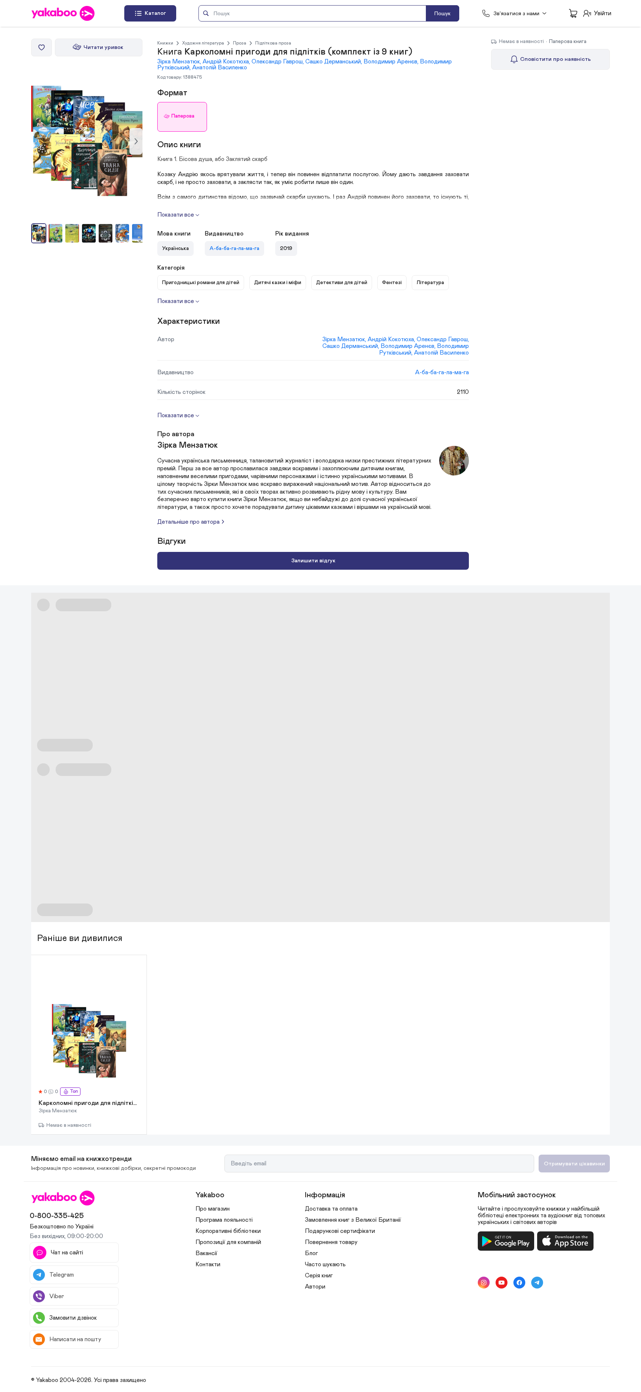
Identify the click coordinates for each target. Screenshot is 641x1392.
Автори (315, 1287)
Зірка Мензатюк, (180, 62)
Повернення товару (331, 1242)
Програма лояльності (224, 1220)
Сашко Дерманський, (334, 62)
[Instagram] (484, 1283)
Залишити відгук (313, 560)
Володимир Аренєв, (392, 62)
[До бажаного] (41, 47)
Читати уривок (103, 47)
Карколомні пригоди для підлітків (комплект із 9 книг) (89, 1103)
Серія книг (319, 1276)
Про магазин (212, 1209)
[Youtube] (501, 1283)
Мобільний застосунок (517, 1195)
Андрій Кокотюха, (227, 62)
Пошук (442, 13)
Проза (239, 43)
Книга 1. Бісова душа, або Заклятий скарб (212, 159)
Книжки (165, 43)
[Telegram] (537, 1283)
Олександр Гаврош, (278, 62)
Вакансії (206, 1253)
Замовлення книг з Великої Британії (353, 1220)
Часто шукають (325, 1264)
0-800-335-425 (57, 1216)
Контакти (207, 1264)
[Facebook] (519, 1283)
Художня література (203, 43)
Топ (74, 1091)
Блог (311, 1253)
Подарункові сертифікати (340, 1231)
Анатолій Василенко (219, 67)
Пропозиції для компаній (228, 1242)
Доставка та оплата (331, 1209)
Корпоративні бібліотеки (228, 1231)
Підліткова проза (273, 43)
